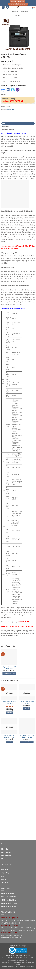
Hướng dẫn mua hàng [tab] (8, 129)
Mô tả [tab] (3, 123)
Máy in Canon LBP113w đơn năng (27, 702)
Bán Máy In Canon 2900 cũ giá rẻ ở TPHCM (27, 736)
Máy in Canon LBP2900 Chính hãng (9, 702)
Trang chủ (11, 11)
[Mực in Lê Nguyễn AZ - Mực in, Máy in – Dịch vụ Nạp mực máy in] (18, 7)
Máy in (17, 11)
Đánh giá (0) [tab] (5, 126)
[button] (3, 7)
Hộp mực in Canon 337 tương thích (9, 667)
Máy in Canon (24, 11)
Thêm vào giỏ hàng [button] (9, 673)
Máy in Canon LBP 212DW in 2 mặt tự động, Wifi (9, 737)
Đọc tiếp (9, 712)
